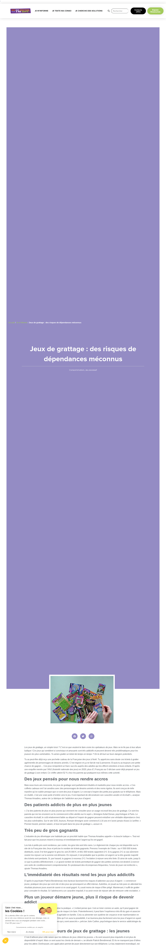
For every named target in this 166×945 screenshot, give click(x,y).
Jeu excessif (91, 370)
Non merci (11, 932)
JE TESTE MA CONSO (61, 11)
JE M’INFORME (41, 11)
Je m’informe (21, 322)
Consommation (76, 370)
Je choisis (30, 932)
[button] (75, 736)
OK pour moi (48, 932)
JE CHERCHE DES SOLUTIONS (88, 11)
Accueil (11, 322)
